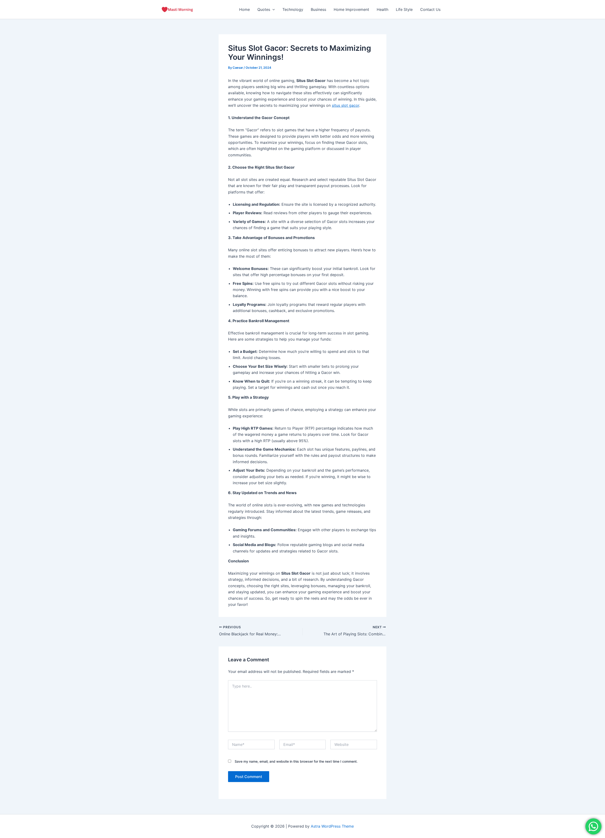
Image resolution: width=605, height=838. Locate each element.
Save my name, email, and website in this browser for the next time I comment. (296, 761)
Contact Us (430, 9)
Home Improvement (351, 9)
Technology (292, 9)
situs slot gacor (345, 105)
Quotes (263, 9)
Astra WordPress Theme (332, 826)
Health (382, 9)
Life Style (404, 9)
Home (244, 9)
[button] (272, 9)
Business (318, 9)
